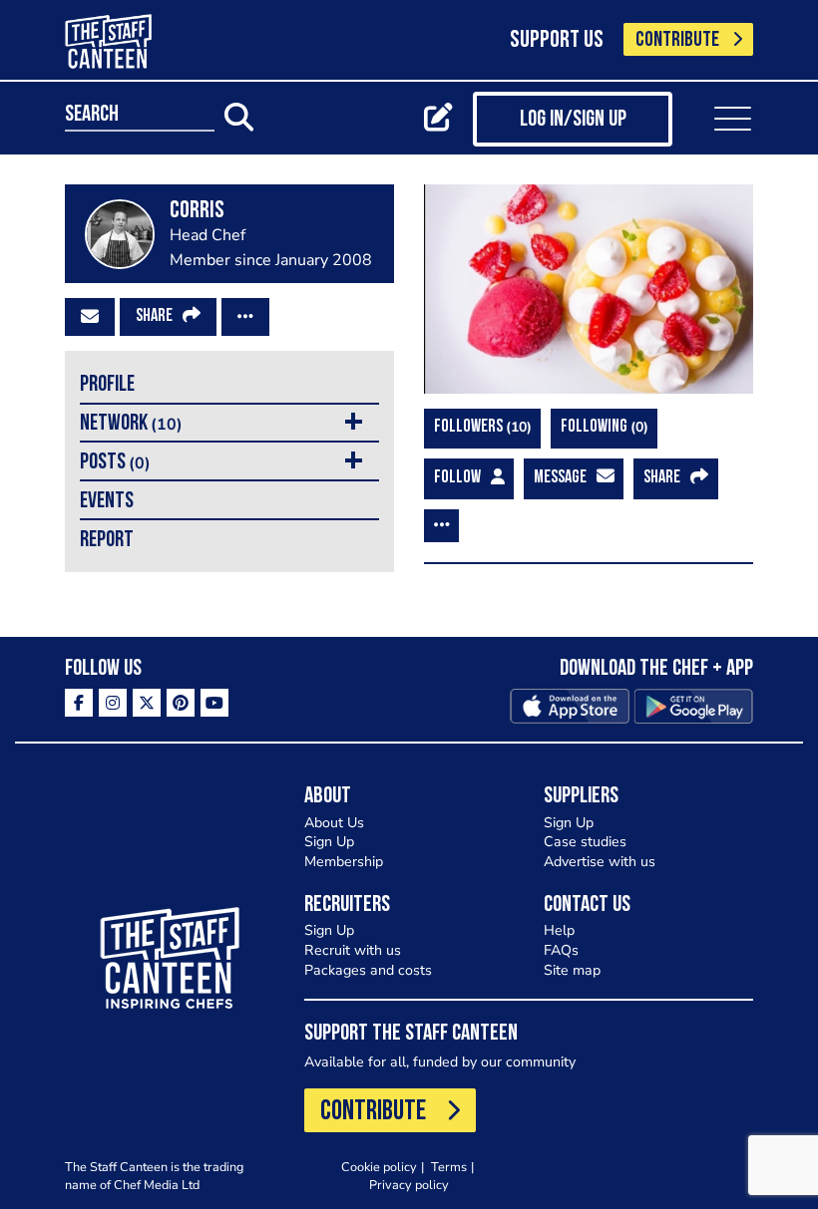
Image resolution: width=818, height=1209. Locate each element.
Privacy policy (409, 1184)
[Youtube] (214, 703)
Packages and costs (368, 970)
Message (560, 478)
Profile (107, 385)
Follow (457, 478)
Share (154, 317)
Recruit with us (352, 950)
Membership (343, 861)
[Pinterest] (181, 703)
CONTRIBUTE (677, 40)
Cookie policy (379, 1166)
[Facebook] (79, 703)
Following (602, 427)
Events (107, 501)
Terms (449, 1166)
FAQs (561, 950)
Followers (480, 427)
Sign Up (329, 841)
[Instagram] (113, 703)
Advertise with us (599, 861)
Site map (572, 970)
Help (559, 930)
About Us (334, 822)
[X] (147, 703)
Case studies (585, 841)
